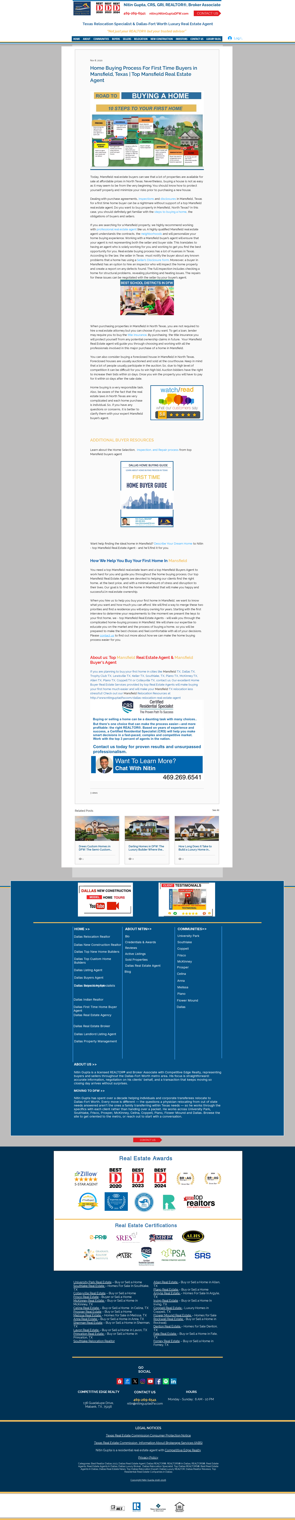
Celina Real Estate (86, 1308)
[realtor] (120, 1381)
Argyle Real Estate (167, 1293)
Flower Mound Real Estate (172, 1315)
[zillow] (127, 1381)
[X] (135, 1381)
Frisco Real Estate (86, 1297)
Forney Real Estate (166, 1341)
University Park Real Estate (92, 1282)
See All (215, 810)
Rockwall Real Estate (168, 1319)
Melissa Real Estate (87, 1315)
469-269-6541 (135, 13)
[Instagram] (143, 1381)
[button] (86, 38)
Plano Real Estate (166, 1289)
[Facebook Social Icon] (158, 1381)
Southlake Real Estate (89, 1286)
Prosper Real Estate (87, 1311)
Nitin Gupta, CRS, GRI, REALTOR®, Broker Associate (172, 4)
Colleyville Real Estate (89, 1293)
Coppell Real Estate (167, 1308)
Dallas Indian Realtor (88, 999)
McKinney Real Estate (89, 1300)
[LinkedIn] (173, 1381)
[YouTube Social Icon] (150, 1381)
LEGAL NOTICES (148, 1428)
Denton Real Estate (167, 1326)
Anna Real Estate (85, 1319)
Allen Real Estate (165, 1282)
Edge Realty (192, 1450)
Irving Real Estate (165, 1300)
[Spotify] (166, 1381)
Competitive (174, 1450)
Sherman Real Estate (87, 1323)
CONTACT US (144, 1392)
